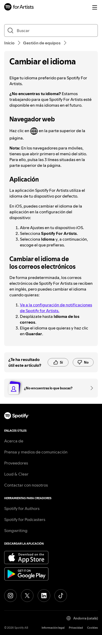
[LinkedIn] (44, 595)
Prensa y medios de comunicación (35, 452)
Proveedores (16, 463)
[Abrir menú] (95, 7)
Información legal (53, 628)
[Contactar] (90, 388)
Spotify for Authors (21, 508)
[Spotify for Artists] (19, 7)
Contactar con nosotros (26, 485)
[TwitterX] (27, 595)
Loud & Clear (16, 474)
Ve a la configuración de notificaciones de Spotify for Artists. (56, 307)
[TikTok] (60, 595)
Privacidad (76, 628)
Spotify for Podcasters (24, 519)
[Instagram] (10, 595)
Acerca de (13, 441)
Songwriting (15, 530)
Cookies (92, 628)
